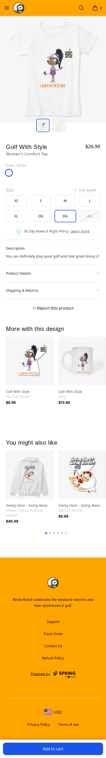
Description (15, 248)
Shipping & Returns (22, 290)
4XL (90, 216)
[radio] (16, 200)
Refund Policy (53, 658)
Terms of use (68, 724)
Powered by (40, 674)
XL (16, 216)
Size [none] (9, 190)
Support (53, 621)
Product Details (18, 273)
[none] (84, 190)
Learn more (80, 231)
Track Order (53, 634)
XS (16, 200)
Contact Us (53, 646)
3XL (65, 216)
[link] (29, 361)
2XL (41, 216)
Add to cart (53, 749)
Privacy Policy (38, 724)
